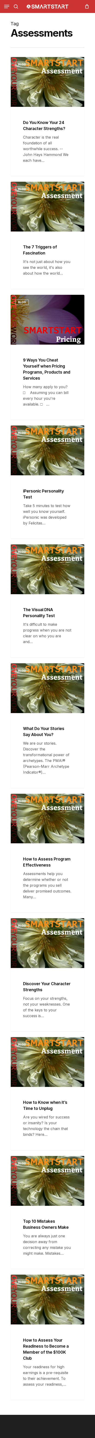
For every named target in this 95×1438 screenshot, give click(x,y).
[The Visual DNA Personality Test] (47, 600)
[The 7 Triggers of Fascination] (47, 235)
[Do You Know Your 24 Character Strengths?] (47, 116)
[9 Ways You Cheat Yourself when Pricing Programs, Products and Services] (47, 357)
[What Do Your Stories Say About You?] (47, 725)
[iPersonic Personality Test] (47, 482)
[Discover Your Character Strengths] (47, 974)
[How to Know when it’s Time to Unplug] (47, 1093)
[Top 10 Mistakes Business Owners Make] (47, 1212)
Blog (22, 64)
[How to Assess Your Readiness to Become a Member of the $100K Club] (47, 1337)
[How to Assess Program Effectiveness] (47, 853)
